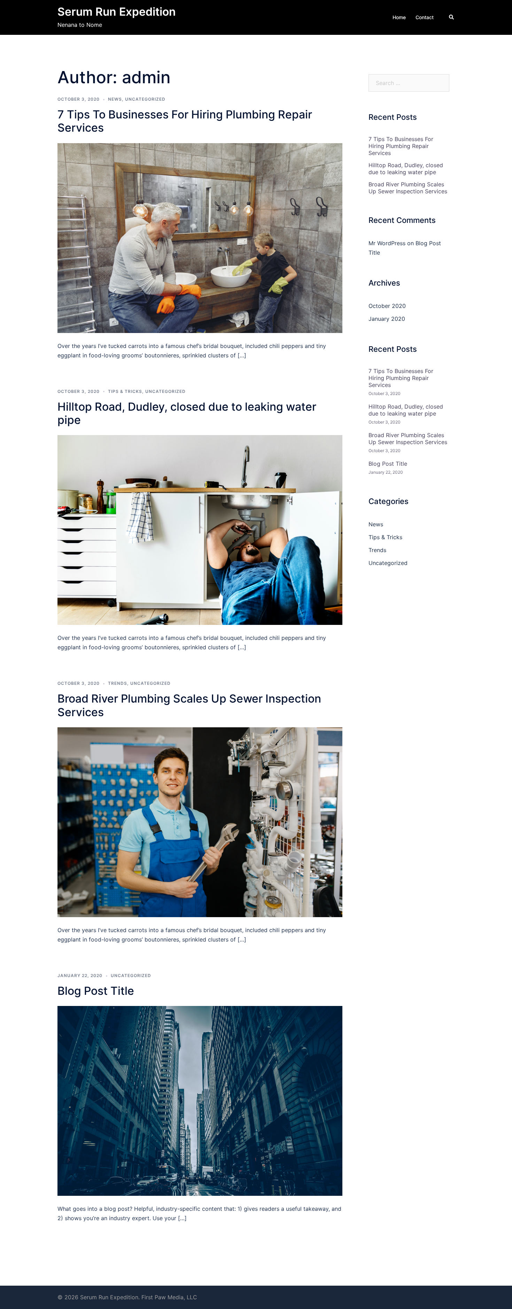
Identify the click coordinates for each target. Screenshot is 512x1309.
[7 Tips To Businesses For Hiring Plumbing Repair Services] (199, 237)
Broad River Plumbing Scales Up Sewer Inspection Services (189, 705)
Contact (425, 17)
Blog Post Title (95, 991)
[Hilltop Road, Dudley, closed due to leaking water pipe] (199, 529)
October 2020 (387, 305)
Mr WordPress (387, 243)
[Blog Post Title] (199, 1100)
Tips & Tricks (125, 391)
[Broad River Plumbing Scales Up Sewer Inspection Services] (199, 821)
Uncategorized (145, 99)
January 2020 (387, 318)
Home (399, 17)
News (115, 99)
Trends (117, 683)
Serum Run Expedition (116, 11)
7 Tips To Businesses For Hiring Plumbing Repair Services (184, 121)
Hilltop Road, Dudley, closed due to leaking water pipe (186, 413)
